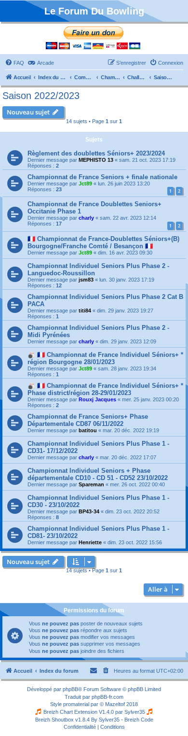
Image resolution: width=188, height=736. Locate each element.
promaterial (76, 704)
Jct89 (85, 183)
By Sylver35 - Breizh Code (122, 719)
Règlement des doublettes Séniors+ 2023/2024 (96, 153)
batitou (88, 430)
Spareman (91, 484)
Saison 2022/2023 (41, 95)
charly (86, 218)
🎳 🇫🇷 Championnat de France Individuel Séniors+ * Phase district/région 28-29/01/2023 (105, 389)
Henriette (90, 542)
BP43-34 (89, 511)
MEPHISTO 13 (96, 160)
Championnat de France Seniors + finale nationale (102, 177)
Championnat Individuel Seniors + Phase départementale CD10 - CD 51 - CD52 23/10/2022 (97, 474)
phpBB (70, 689)
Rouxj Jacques (97, 399)
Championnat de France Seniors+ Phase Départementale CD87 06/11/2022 (87, 420)
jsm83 (86, 280)
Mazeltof (115, 704)
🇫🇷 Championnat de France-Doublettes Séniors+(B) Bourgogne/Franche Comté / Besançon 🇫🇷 (103, 242)
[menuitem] (14, 63)
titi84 (85, 310)
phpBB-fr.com (107, 697)
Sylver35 (134, 712)
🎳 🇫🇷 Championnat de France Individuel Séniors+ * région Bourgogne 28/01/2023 (105, 358)
